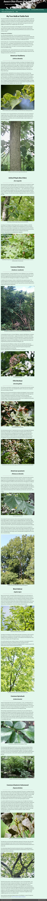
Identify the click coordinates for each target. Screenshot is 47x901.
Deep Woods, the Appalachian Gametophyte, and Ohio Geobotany (17, 9)
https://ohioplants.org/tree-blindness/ (18, 896)
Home (3, 9)
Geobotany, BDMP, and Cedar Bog (37, 9)
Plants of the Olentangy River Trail (8, 11)
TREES (17, 11)
